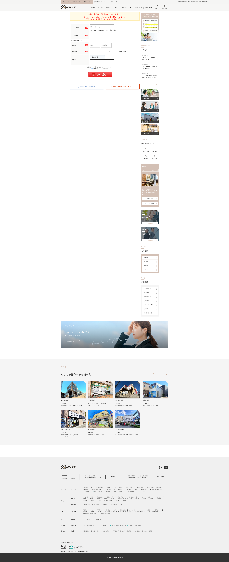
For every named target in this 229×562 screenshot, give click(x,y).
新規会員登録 (160, 476)
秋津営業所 (146, 309)
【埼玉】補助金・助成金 (117, 525)
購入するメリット (118, 489)
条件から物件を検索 (88, 497)
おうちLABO (150, 198)
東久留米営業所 (148, 313)
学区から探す (110, 497)
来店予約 (146, 266)
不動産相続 (99, 510)
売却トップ (87, 2)
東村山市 (85, 500)
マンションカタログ (159, 497)
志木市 (137, 498)
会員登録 (164, 8)
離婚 (115, 510)
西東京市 (159, 498)
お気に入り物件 (87, 504)
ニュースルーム (111, 2)
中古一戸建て (131, 497)
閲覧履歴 (96, 504)
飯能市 (105, 498)
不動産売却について (88, 510)
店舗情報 (73, 478)
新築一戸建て (121, 497)
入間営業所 (146, 301)
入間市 (98, 498)
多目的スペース (145, 489)
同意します (95, 68)
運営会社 (63, 551)
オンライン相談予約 (119, 491)
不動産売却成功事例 (153, 511)
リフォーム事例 (102, 525)
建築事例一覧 (98, 519)
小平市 (117, 500)
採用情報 (146, 261)
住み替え (108, 510)
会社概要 (146, 257)
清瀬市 (101, 500)
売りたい (100, 8)
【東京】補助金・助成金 (135, 525)
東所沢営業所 (147, 297)
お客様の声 (140, 487)
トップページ (86, 487)
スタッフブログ (130, 487)
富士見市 (129, 498)
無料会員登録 (114, 504)
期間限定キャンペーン (158, 489)
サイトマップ (141, 491)
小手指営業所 (147, 288)
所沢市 (84, 498)
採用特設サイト (99, 2)
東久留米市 (109, 500)
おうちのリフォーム (150, 203)
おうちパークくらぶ (132, 489)
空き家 (131, 510)
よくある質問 (131, 491)
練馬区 (124, 500)
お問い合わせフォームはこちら (123, 86)
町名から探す (100, 497)
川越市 (91, 498)
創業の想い (85, 489)
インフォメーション (98, 487)
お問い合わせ (148, 8)
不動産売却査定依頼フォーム (90, 513)
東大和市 (93, 500)
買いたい (92, 8)
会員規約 (70, 551)
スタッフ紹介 (118, 487)
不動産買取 (123, 510)
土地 (149, 497)
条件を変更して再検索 (87, 86)
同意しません (106, 68)
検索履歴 (105, 504)
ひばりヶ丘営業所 (148, 305)
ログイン (157, 8)
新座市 (144, 498)
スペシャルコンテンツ (136, 8)
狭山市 (112, 498)
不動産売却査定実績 (139, 511)
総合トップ (66, 2)
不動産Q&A (108, 489)
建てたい (108, 8)
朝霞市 (151, 498)
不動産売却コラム (105, 513)
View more (150, 84)
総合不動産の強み (96, 489)
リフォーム (116, 8)
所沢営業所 (146, 293)
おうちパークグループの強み (154, 487)
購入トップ (76, 2)
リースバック (139, 510)
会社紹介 (124, 8)
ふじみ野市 (121, 498)
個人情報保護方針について (82, 551)
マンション (141, 497)
